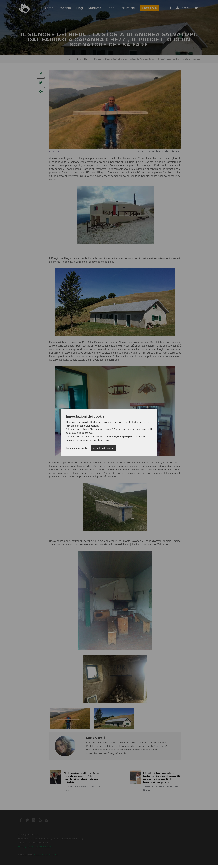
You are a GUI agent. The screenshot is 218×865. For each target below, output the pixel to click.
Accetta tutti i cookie (103, 448)
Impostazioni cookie (77, 448)
